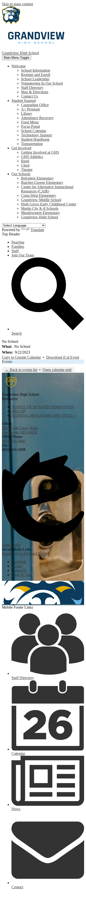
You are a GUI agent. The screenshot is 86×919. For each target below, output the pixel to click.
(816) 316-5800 (14, 441)
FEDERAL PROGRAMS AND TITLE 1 (43, 415)
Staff (15, 251)
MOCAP (18, 411)
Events (7, 362)
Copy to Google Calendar (21, 357)
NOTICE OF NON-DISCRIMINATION (42, 407)
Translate (37, 230)
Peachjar (17, 242)
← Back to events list (21, 370)
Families (17, 246)
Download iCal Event (62, 357)
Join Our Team (22, 255)
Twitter (16, 566)
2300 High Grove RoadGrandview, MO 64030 (20, 430)
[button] (18, 66)
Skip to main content (17, 4)
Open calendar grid (57, 370)
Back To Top (21, 575)
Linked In (18, 570)
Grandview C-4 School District (25, 554)
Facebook (18, 562)
